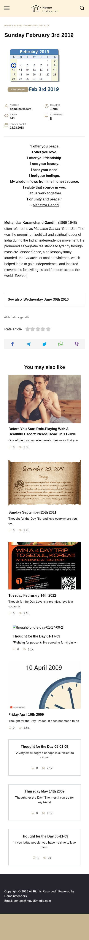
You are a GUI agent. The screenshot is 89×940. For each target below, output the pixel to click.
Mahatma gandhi (17, 317)
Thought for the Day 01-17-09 (36, 636)
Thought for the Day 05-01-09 (44, 746)
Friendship (18, 89)
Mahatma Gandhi (46, 205)
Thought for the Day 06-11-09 (44, 836)
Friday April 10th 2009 (26, 714)
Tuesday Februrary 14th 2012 (32, 595)
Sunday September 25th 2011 (32, 512)
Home (7, 25)
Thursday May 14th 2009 (45, 791)
